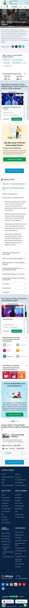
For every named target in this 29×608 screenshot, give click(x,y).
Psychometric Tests (6, 541)
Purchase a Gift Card (19, 517)
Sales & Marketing (19, 482)
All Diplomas (18, 500)
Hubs (16, 511)
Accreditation (18, 494)
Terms (11, 606)
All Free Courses (18, 503)
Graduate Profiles (19, 508)
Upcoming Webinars (19, 564)
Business (4, 474)
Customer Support (22, 578)
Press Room (4, 517)
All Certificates (18, 497)
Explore (1, 7)
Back (3, 13)
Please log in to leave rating (14, 170)
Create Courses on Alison (21, 540)
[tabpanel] (14, 399)
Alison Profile (18, 537)
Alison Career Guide (6, 536)
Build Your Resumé (6, 533)
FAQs (19, 576)
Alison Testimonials (19, 506)
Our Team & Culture (6, 500)
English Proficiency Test (8, 556)
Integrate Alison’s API (20, 548)
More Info (6, 119)
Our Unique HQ (5, 503)
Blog (3, 514)
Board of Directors (6, 497)
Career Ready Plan (6, 538)
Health (3, 482)
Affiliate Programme (19, 535)
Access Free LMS (19, 532)
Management (18, 477)
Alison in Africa (5, 519)
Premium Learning (19, 514)
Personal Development (20, 479)
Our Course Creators (6, 508)
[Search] (3, 5)
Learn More (8, 453)
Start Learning (17, 119)
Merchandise (18, 566)
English (3, 479)
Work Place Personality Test (8, 553)
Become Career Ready (14, 159)
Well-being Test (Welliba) (6, 548)
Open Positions (5, 506)
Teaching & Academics (20, 485)
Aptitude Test (6, 544)
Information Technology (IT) (8, 485)
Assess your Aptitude (14, 414)
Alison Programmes (6, 522)
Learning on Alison (6, 511)
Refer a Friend (18, 553)
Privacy (8, 606)
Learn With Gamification (20, 550)
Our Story (4, 494)
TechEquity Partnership (20, 556)
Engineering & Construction (8, 477)
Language (17, 474)
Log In (25, 7)
